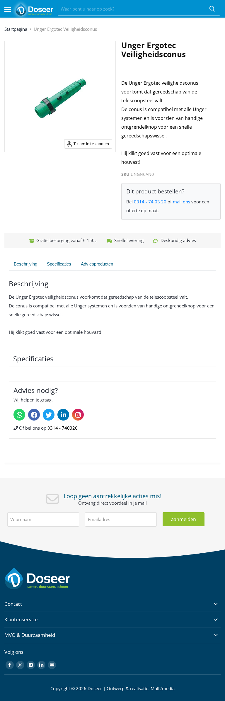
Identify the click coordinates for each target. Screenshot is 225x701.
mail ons (181, 202)
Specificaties (59, 263)
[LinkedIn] (63, 415)
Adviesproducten (97, 263)
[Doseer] (48, 578)
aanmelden (183, 519)
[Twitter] (48, 415)
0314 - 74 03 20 (150, 202)
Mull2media (163, 688)
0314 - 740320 (62, 428)
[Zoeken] (212, 9)
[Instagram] (78, 415)
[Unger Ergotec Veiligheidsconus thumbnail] (13, 166)
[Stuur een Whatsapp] (19, 415)
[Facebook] (34, 415)
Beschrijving (25, 263)
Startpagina (15, 29)
